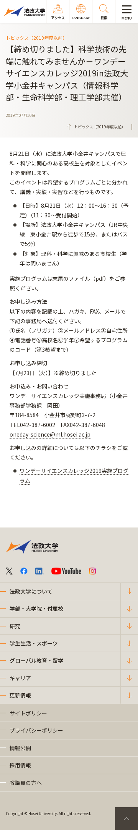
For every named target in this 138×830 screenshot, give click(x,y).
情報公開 (20, 748)
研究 (15, 626)
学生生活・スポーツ (34, 643)
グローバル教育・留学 (36, 660)
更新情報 (20, 695)
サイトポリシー (28, 713)
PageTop (126, 818)
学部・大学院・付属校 (36, 608)
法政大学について (31, 591)
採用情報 (20, 765)
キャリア (20, 678)
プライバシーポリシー (36, 730)
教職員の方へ (26, 782)
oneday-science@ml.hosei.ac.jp (50, 434)
